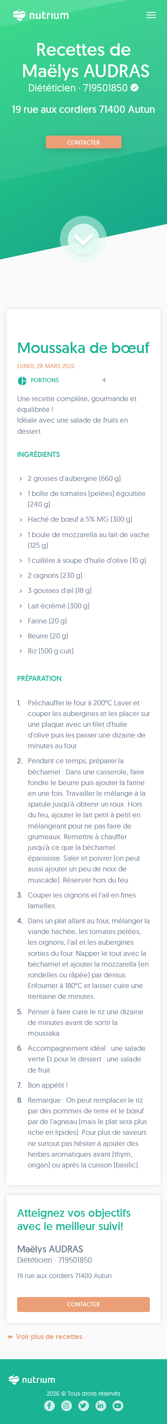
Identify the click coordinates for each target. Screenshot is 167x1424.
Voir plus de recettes (49, 1336)
